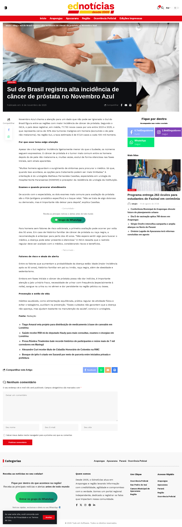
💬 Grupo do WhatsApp (68, 220)
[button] (49, 517)
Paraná (122, 461)
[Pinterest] (89, 505)
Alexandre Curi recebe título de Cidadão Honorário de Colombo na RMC (61, 349)
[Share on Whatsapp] (8, 136)
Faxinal (132, 190)
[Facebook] (141, 132)
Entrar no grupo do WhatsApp (36, 499)
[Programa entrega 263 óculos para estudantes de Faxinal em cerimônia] (154, 175)
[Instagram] (168, 132)
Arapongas (99, 461)
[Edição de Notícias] (91, 8)
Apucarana (112, 461)
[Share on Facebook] (121, 105)
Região (11, 82)
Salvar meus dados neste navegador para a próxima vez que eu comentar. (39, 435)
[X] (80, 505)
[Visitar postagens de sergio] (129, 204)
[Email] (126, 105)
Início (8, 25)
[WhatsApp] (141, 142)
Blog (15, 25)
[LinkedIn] (94, 505)
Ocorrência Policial (137, 461)
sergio (134, 204)
